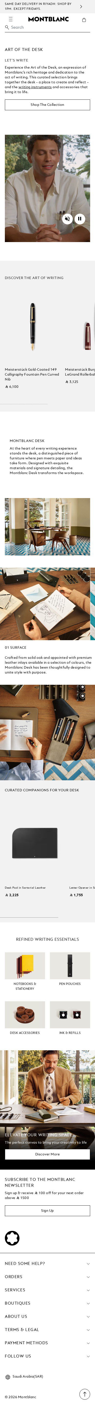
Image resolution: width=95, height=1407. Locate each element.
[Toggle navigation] (11, 19)
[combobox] (47, 28)
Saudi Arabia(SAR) (28, 1376)
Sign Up (47, 1210)
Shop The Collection (47, 105)
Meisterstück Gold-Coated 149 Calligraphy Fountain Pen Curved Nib (32, 374)
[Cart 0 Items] (86, 23)
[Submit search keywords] (7, 27)
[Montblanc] (48, 19)
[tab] (16, 647)
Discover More (47, 1154)
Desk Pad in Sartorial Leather (25, 888)
